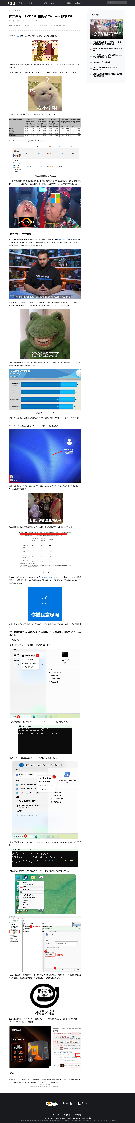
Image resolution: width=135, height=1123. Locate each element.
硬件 (18, 10)
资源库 (69, 3)
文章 (52, 3)
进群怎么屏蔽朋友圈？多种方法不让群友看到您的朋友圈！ (107, 75)
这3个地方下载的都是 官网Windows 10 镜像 (107, 49)
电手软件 (78, 3)
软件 (61, 3)
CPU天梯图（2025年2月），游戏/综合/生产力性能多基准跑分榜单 (107, 56)
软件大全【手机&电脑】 (101, 62)
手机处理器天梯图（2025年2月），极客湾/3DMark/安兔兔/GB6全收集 (107, 43)
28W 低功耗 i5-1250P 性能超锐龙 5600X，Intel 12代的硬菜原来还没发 (108, 34)
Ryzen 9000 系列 (63, 239)
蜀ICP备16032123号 (37, 1120)
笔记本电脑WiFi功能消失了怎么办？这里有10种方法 (107, 68)
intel (18, 36)
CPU (23, 10)
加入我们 (78, 1115)
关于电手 (56, 1115)
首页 (45, 3)
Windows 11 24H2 (48, 577)
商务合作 (67, 1115)
